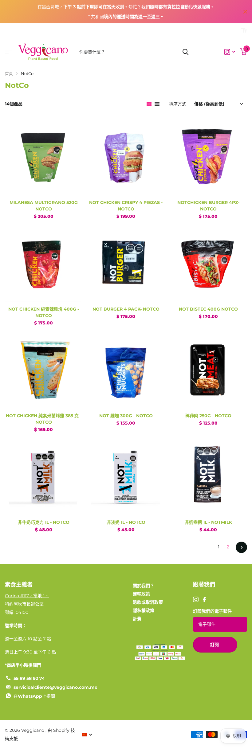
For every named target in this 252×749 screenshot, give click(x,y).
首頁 (9, 73)
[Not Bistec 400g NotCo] (208, 263)
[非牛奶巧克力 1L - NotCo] (43, 476)
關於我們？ (143, 585)
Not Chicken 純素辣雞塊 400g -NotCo (43, 312)
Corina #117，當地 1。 (27, 595)
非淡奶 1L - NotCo (126, 522)
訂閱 (215, 644)
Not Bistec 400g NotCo (208, 309)
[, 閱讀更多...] (229, 52)
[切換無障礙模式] (244, 30)
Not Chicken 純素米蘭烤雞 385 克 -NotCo (43, 419)
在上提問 (34, 696)
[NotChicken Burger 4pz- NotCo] (208, 156)
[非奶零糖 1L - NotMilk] (208, 476)
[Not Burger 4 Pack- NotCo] (126, 263)
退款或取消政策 (148, 602)
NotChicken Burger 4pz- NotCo (208, 206)
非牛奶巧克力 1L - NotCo (43, 522)
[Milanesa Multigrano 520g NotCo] (43, 156)
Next (241, 547)
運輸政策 (141, 594)
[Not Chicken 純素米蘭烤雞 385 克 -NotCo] (43, 370)
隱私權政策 (143, 610)
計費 (137, 619)
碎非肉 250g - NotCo (208, 415)
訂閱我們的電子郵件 (212, 611)
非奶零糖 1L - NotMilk (208, 522)
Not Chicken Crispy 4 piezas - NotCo (126, 206)
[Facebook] (204, 599)
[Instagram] (196, 599)
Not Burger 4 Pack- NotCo (126, 309)
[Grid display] (149, 104)
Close (245, 11)
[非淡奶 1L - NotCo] (126, 476)
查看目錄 (8, 52)
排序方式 (177, 104)
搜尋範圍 (185, 52)
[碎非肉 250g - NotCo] (208, 370)
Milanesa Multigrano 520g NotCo (44, 206)
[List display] (157, 104)
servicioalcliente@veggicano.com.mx (55, 687)
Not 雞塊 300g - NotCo (126, 415)
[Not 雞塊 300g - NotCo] (126, 370)
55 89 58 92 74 (29, 678)
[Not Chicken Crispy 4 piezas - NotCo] (126, 156)
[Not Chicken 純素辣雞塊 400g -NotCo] (43, 263)
